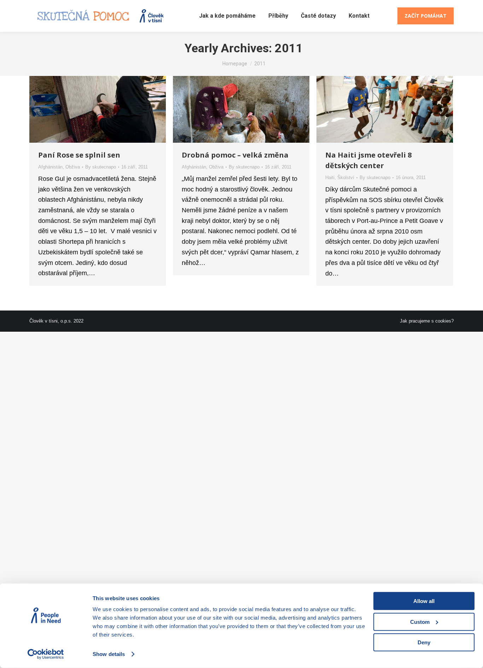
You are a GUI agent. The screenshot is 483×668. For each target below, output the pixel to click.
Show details (109, 654)
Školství (345, 177)
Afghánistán (50, 167)
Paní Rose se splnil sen (79, 155)
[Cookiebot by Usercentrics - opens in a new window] (46, 654)
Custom (420, 622)
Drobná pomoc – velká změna (235, 155)
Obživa (72, 167)
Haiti (329, 177)
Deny (424, 642)
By (100, 167)
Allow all (424, 601)
